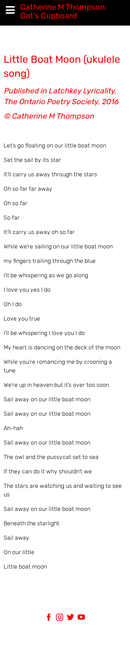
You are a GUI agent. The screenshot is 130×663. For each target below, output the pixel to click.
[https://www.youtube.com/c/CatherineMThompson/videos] (81, 618)
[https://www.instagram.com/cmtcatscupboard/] (59, 618)
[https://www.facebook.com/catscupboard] (48, 618)
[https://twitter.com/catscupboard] (70, 618)
